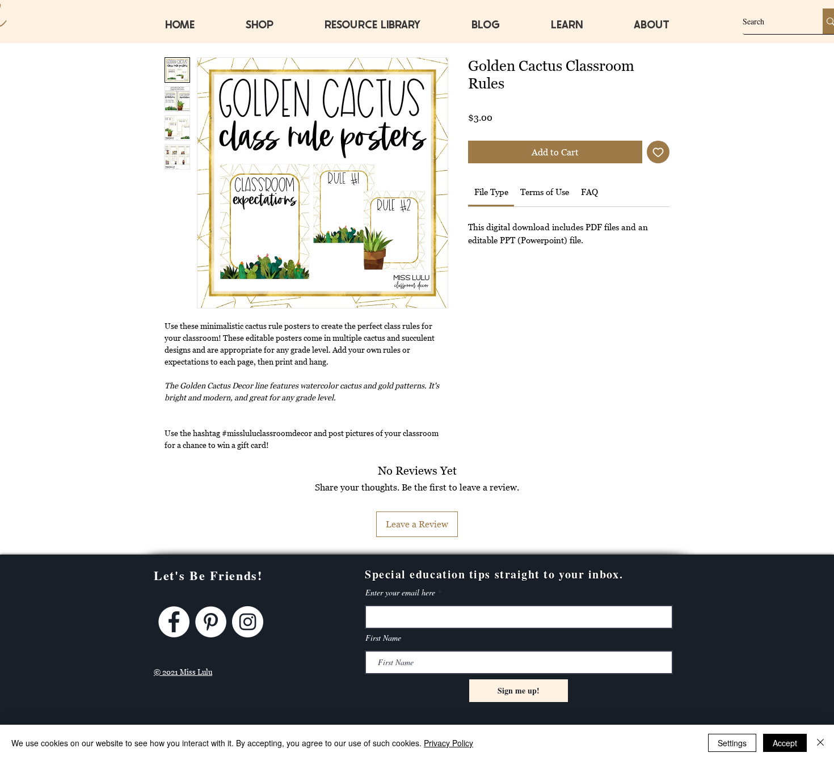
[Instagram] (247, 621)
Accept (785, 743)
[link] (491, 192)
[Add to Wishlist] (658, 152)
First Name (383, 638)
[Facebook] (173, 621)
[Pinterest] (210, 621)
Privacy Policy (448, 743)
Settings (732, 743)
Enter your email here (400, 593)
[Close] (820, 743)
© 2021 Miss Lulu (183, 672)
